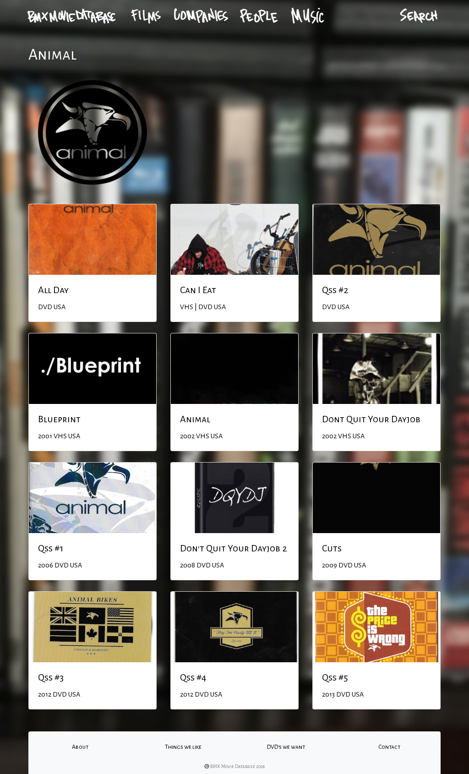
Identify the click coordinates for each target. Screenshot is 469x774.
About (80, 747)
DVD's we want (286, 747)
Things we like (183, 747)
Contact (389, 747)
